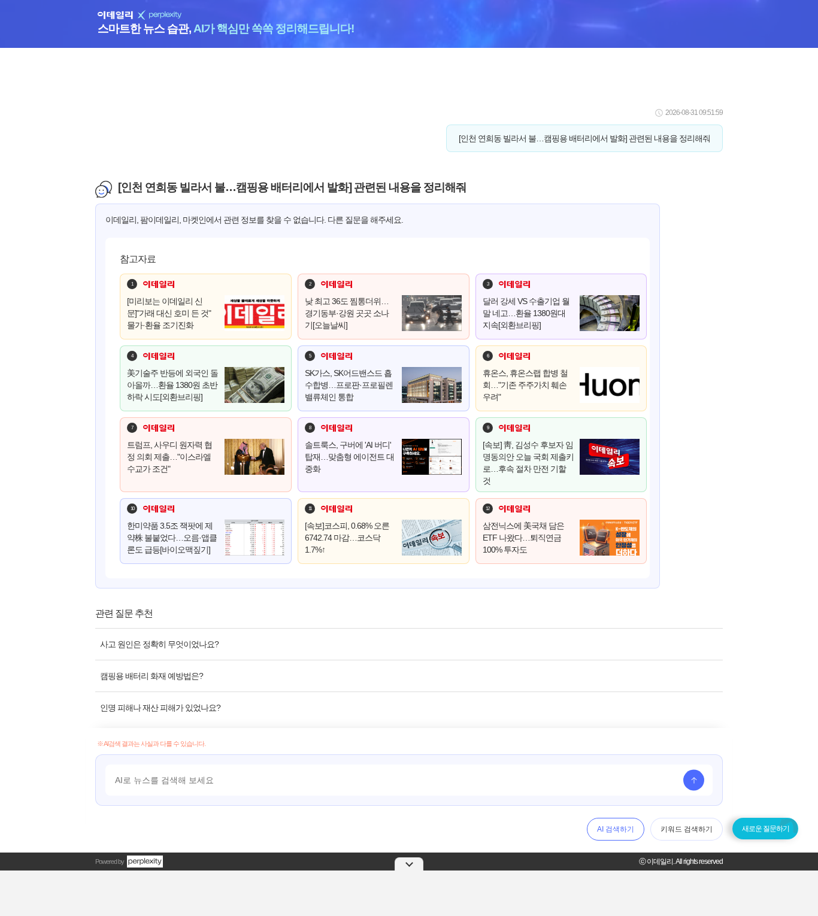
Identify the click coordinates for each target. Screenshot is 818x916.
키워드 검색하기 (687, 829)
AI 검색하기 (615, 829)
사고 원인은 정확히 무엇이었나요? (159, 644)
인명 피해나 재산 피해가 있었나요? (160, 707)
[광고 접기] (409, 863)
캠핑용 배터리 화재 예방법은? (151, 676)
